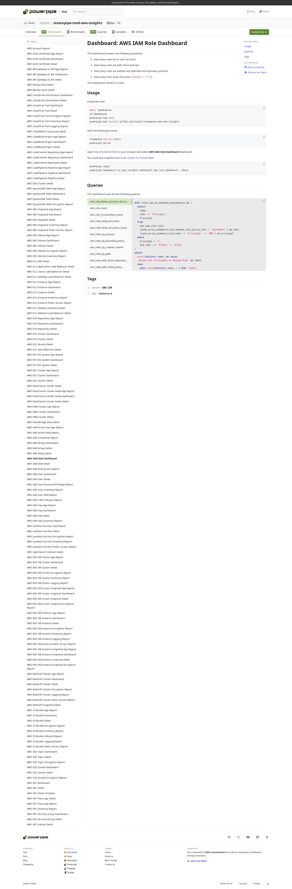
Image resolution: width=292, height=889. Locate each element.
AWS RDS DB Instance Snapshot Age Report (51, 649)
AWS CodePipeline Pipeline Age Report (49, 167)
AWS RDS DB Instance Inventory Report (49, 633)
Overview (31, 31)
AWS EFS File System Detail (42, 365)
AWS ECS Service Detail (40, 344)
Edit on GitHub (256, 67)
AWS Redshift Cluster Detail (42, 684)
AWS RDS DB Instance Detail (43, 623)
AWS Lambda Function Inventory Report (49, 541)
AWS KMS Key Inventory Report (44, 520)
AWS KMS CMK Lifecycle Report (44, 500)
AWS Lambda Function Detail (43, 531)
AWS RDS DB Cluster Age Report (45, 557)
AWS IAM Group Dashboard (42, 442)
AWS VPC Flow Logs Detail (41, 798)
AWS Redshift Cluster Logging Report (48, 694)
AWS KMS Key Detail (38, 515)
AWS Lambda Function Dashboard (46, 526)
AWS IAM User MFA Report (42, 494)
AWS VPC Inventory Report (42, 808)
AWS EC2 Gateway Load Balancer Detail (49, 276)
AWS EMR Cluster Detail (40, 417)
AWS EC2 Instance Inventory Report (47, 297)
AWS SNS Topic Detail (39, 757)
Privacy (256, 883)
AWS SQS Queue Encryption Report (47, 777)
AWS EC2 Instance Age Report (44, 282)
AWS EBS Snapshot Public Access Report (49, 230)
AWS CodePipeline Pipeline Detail (46, 178)
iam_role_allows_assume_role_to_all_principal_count (111, 201)
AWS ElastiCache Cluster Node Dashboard (50, 396)
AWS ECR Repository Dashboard (45, 323)
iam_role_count (98, 208)
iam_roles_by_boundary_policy (107, 240)
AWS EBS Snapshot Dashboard (44, 214)
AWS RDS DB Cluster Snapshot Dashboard (50, 593)
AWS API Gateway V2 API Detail (44, 79)
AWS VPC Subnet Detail (40, 824)
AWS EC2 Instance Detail (41, 292)
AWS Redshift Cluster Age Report (45, 673)
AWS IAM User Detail (38, 479)
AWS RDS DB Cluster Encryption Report (49, 572)
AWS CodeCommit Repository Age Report (50, 152)
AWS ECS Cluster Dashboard (43, 333)
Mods (31, 22)
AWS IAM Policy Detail (39, 453)
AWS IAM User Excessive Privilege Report (50, 484)
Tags (246, 56)
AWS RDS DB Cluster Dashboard (45, 562)
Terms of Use (226, 883)
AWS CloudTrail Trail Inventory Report (48, 121)
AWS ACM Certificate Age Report (45, 53)
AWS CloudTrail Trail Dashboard (45, 105)
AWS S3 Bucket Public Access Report (47, 746)
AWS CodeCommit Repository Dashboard (50, 157)
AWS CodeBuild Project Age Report (46, 136)
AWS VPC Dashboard (38, 783)
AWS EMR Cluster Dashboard (43, 411)
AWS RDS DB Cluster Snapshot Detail (47, 598)
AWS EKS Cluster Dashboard (43, 375)
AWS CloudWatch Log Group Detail (46, 131)
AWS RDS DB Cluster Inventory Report (48, 578)
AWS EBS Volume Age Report (43, 235)
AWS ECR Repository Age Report (45, 318)
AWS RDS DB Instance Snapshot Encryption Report (51, 666)
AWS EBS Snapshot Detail (41, 219)
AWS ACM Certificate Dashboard (45, 58)
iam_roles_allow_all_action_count (108, 227)
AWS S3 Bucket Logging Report (44, 741)
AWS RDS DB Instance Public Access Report (51, 644)
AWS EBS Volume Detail (40, 245)
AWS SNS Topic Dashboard (42, 751)
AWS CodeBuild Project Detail (43, 147)
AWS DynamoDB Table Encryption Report (50, 204)
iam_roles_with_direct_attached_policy (111, 260)
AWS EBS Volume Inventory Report (46, 256)
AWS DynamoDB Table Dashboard (46, 193)
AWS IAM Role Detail (38, 463)
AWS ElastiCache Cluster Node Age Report (51, 391)
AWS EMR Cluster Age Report (43, 406)
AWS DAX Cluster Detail (40, 183)
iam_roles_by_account (102, 234)
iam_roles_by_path (100, 253)
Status (29, 883)
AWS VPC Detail (35, 788)
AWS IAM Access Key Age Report (45, 427)
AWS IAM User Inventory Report (45, 489)
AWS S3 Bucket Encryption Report (46, 725)
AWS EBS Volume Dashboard (43, 240)
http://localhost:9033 (105, 151)
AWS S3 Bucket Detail (39, 720)
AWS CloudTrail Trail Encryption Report (49, 115)
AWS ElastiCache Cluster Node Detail (47, 401)
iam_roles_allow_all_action (104, 221)
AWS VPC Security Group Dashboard (47, 814)
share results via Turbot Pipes (137, 157)
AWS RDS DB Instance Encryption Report (50, 628)
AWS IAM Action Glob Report (43, 432)
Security (243, 883)
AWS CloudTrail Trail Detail (42, 110)
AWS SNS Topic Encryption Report (46, 762)
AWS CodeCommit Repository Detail (47, 162)
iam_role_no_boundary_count (106, 214)
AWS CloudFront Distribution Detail (47, 100)
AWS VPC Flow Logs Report (42, 803)
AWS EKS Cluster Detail (40, 380)
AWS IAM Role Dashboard (42, 458)
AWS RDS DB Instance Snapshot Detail (48, 659)
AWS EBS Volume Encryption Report (47, 250)
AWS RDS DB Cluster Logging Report (47, 583)
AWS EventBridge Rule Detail (43, 422)
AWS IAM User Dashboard (41, 474)
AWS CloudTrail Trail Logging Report (47, 126)
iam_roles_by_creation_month (106, 247)
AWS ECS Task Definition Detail (44, 349)
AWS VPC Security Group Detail (44, 819)
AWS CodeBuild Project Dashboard (46, 141)
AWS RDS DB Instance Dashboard (46, 618)
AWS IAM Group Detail (39, 448)
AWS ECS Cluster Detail (40, 339)
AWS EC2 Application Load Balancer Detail (50, 266)
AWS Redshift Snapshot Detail (44, 705)
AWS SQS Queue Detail (40, 772)
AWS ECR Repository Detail (42, 328)
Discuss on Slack (257, 72)
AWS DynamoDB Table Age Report (46, 188)
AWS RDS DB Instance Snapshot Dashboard (51, 654)
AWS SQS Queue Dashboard (43, 767)
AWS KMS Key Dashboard (41, 510)
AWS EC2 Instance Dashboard (43, 287)
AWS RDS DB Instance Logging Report (48, 638)
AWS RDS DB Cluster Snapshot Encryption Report (50, 605)
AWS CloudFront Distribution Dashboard (49, 95)
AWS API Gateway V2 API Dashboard (47, 74)
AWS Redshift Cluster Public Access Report (51, 699)
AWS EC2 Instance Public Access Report (49, 302)
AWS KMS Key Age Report (41, 505)
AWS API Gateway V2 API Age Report (47, 69)
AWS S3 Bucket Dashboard (42, 715)
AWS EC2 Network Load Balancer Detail (49, 313)
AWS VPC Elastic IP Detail (41, 793)
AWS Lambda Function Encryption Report (50, 536)
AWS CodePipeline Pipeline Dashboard (48, 173)
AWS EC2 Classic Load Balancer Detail (48, 271)
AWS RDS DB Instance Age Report (46, 613)
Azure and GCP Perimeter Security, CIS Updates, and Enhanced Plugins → (146, 2)
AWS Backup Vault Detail (41, 89)
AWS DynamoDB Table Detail (43, 199)
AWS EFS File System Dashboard (45, 359)
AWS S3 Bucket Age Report (42, 710)
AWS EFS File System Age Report (45, 354)
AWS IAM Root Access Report (43, 468)
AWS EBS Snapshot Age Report (44, 209)
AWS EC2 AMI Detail (38, 261)
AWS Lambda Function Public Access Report (51, 546)
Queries (248, 51)
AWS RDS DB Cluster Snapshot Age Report (51, 588)
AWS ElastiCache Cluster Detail (44, 385)
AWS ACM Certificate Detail (42, 64)
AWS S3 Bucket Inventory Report (45, 731)
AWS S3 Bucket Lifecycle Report (44, 736)
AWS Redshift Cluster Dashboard (45, 679)
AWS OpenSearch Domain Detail (45, 552)
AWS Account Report (38, 48)
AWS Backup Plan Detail (40, 84)
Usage (247, 46)
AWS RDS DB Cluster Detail (42, 567)
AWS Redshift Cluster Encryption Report (49, 689)
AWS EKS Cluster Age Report (43, 370)
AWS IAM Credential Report (42, 437)
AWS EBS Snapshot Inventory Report (47, 225)
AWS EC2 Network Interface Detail (46, 308)
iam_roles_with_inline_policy (106, 267)
